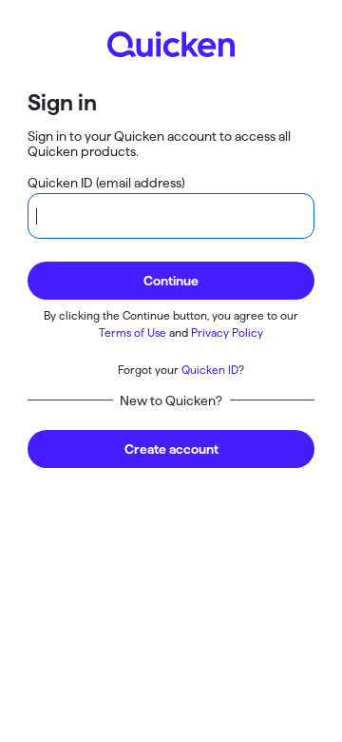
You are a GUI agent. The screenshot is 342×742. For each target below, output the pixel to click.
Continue (171, 280)
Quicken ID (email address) (106, 182)
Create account (171, 449)
